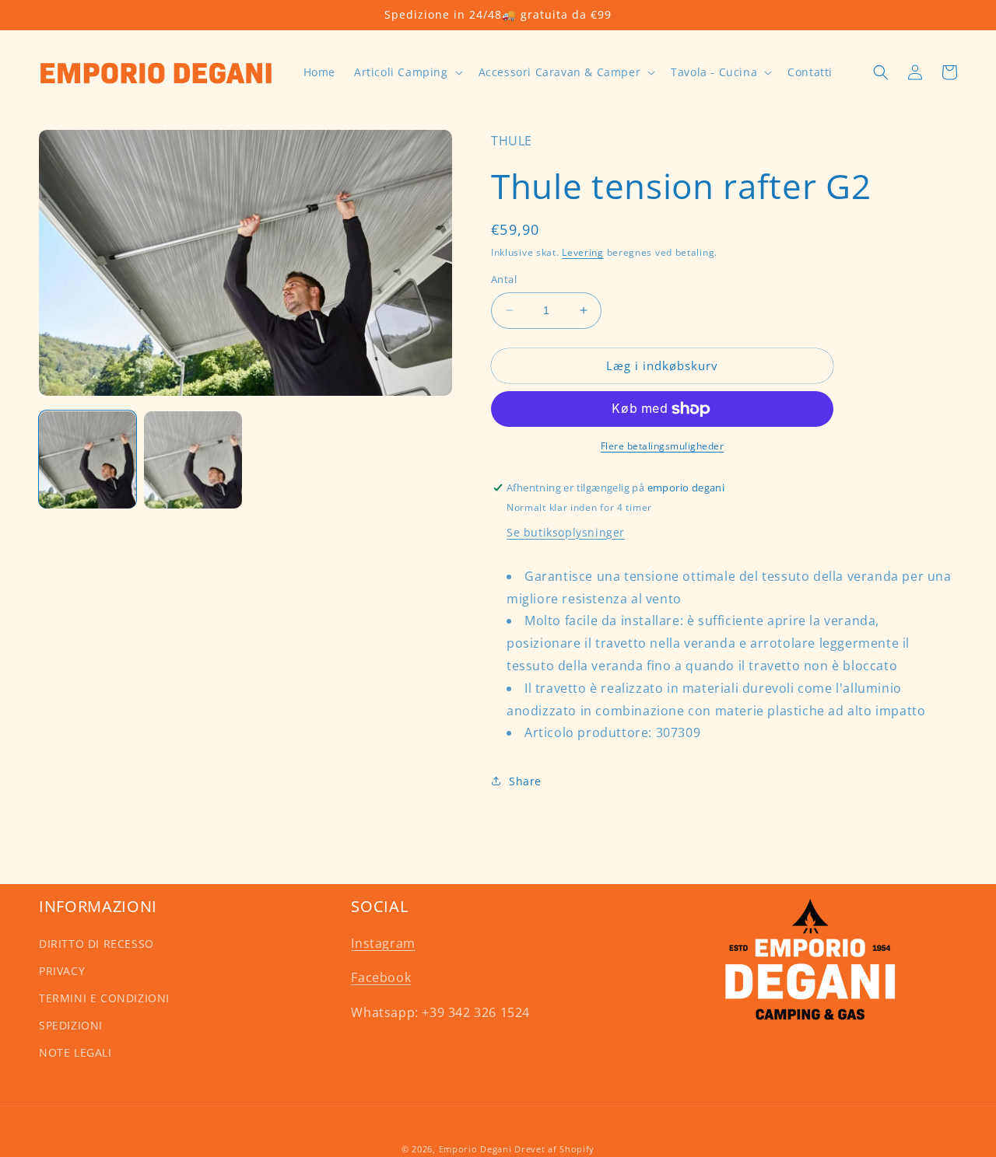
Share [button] (525, 781)
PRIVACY (62, 970)
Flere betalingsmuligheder (662, 446)
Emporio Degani (475, 1149)
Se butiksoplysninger (566, 532)
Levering (583, 252)
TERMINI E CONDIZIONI (104, 998)
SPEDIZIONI (71, 1025)
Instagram (383, 943)
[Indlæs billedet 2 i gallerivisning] (192, 460)
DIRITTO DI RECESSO (96, 943)
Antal (504, 279)
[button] (407, 72)
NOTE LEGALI (75, 1052)
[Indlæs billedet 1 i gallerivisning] (87, 460)
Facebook (381, 977)
